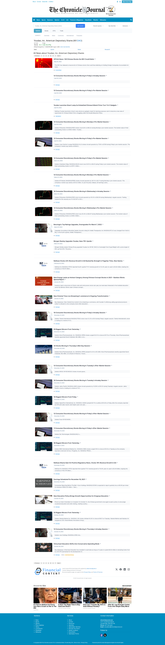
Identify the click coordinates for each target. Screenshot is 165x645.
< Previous (36, 56)
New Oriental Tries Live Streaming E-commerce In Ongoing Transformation (82, 296)
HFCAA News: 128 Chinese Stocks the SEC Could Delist (75, 59)
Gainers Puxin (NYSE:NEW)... (63, 419)
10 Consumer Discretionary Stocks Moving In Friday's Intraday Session (80, 312)
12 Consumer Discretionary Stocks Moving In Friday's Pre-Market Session (81, 90)
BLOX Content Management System (106, 642)
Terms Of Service (97, 572)
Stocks (46, 31)
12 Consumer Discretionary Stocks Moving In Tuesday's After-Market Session (83, 366)
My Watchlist (112, 26)
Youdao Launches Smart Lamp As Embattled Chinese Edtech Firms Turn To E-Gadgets (86, 105)
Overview (46, 35)
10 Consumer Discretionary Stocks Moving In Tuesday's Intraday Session (81, 380)
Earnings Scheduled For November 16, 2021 (70, 479)
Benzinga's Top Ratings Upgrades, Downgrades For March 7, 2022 (78, 224)
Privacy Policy (87, 572)
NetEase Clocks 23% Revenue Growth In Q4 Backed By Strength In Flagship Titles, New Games (89, 261)
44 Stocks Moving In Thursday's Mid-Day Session (73, 346)
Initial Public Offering (69, 554)
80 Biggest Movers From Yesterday (67, 443)
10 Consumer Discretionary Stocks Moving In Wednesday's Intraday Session (82, 191)
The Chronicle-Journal (47, 642)
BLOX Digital (120, 642)
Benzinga (57, 84)
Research (107, 49)
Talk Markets (58, 116)
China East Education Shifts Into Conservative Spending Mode (77, 544)
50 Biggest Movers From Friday (66, 397)
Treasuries (79, 35)
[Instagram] (128, 571)
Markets (38, 31)
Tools (61, 31)
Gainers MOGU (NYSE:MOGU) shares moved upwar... (70, 371)
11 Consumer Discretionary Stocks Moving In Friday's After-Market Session (82, 428)
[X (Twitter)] (116, 571)
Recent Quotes (97, 26)
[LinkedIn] (124, 571)
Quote (52, 49)
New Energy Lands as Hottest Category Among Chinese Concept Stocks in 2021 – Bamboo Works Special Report (89, 278)
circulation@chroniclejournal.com (113, 627)
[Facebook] (120, 571)
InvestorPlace (58, 70)
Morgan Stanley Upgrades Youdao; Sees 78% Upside (73, 241)
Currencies (61, 35)
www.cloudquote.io (92, 568)
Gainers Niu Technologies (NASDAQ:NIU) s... (68, 434)
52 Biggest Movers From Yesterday (67, 512)
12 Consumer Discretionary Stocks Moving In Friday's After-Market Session (82, 413)
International (70, 35)
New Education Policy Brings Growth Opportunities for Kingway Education (82, 496)
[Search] (131, 20)
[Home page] (82, 10)
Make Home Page (127, 1)
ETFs (54, 31)
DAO (79, 40)
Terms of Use (77, 642)
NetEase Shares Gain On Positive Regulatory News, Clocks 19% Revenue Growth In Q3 (86, 463)
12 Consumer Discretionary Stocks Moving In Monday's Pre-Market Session (82, 122)
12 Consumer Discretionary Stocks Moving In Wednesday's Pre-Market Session (83, 208)
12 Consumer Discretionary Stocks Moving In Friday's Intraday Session (80, 76)
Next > (58, 56)
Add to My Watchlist (65, 47)
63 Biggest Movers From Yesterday (67, 329)
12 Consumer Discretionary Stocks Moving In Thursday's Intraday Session (81, 529)
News (53, 35)
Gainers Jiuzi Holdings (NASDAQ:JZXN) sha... (68, 535)
